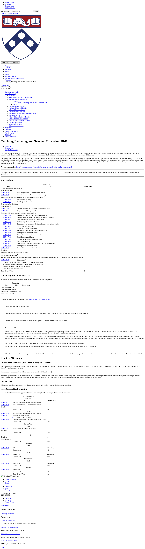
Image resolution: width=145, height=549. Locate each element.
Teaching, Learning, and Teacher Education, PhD (32, 103)
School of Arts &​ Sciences (17, 110)
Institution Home (10, 8)
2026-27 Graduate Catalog (9, 540)
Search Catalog (5, 11)
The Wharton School (15, 122)
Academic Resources (15, 124)
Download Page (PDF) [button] (8, 520)
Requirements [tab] (9, 148)
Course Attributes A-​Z (12, 131)
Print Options (5, 85)
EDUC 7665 (7, 235)
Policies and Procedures (16, 126)
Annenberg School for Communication (21, 97)
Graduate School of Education (14, 78)
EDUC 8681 (7, 243)
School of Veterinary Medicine (18, 119)
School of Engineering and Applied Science (22, 113)
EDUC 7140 (5, 195)
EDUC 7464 (7, 215)
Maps (6, 488)
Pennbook (8, 69)
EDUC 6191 (7, 219)
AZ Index (8, 4)
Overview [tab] (8, 146)
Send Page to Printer (7, 513)
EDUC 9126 (5, 193)
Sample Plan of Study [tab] (11, 150)
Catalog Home (9, 6)
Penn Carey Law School (16, 106)
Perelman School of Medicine (18, 108)
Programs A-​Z (9, 127)
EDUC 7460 (5, 208)
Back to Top (4, 505)
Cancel (3, 547)
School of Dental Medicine (17, 111)
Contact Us (8, 486)
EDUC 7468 (7, 233)
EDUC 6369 (7, 222)
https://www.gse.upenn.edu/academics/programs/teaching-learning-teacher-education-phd (44, 167)
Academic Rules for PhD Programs (39, 299)
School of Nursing (14, 115)
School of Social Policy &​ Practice (19, 117)
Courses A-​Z (9, 129)
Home (7, 74)
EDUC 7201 (7, 228)
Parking (7, 490)
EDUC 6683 (7, 226)
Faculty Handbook (10, 136)
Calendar (7, 481)
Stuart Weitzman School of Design (19, 120)
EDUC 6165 (7, 199)
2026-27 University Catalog (9, 527)
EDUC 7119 (7, 202)
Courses (7, 68)
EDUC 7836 (7, 237)
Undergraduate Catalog (12, 92)
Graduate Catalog (10, 76)
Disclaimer (8, 500)
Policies (15, 104)
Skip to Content (9, 2)
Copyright (8, 498)
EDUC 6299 (7, 224)
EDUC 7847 (7, 239)
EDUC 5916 (7, 217)
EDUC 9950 (5, 260)
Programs (8, 66)
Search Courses (9, 133)
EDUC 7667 (5, 211)
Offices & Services (10, 479)
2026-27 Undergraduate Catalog (11, 534)
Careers (7, 483)
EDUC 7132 (5, 248)
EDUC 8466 (7, 241)
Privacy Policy (9, 502)
